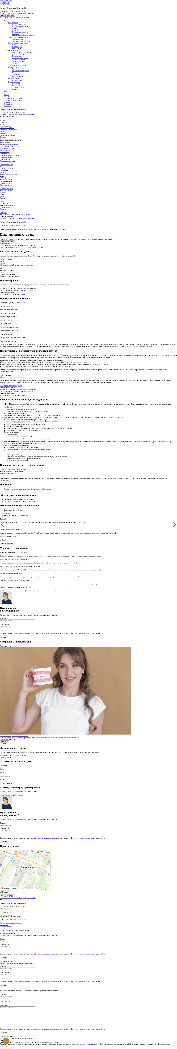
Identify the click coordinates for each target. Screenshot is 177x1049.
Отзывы (7, 102)
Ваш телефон (4, 624)
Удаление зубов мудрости (21, 41)
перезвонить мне (19, 294)
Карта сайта (4, 925)
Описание (3, 247)
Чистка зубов (17, 48)
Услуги (6, 21)
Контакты (7, 106)
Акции (6, 95)
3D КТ (14, 63)
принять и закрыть (6, 1048)
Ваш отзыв (4, 1005)
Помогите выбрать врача (8, 795)
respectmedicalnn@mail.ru (21, 17)
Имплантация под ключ (20, 26)
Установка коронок (19, 87)
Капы (14, 72)
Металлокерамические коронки (23, 36)
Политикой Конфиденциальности (83, 633)
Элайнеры (15, 74)
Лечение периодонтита (20, 58)
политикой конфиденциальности (87, 1044)
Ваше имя (3, 618)
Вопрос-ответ (38, 247)
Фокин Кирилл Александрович (11, 386)
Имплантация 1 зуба (19, 24)
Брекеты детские (18, 76)
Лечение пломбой (18, 60)
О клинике (8, 104)
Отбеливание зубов (19, 45)
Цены (6, 93)
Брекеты (15, 69)
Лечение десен (17, 80)
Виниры (15, 89)
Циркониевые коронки (20, 32)
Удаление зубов (17, 39)
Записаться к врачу (6, 783)
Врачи (6, 91)
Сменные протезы (18, 85)
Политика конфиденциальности (11, 923)
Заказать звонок (6, 909)
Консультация (17, 56)
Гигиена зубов (17, 47)
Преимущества (12, 247)
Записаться (4, 741)
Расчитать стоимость (25, 247)
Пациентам (8, 96)
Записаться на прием (7, 15)
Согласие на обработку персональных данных (41, 633)
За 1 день (15, 34)
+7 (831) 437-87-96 (6, 1)
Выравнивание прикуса (20, 71)
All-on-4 (15, 30)
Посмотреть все (5, 646)
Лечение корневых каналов (21, 52)
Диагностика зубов (19, 65)
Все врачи (20, 795)
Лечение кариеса (18, 54)
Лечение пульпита (18, 61)
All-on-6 (15, 28)
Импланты (16, 84)
